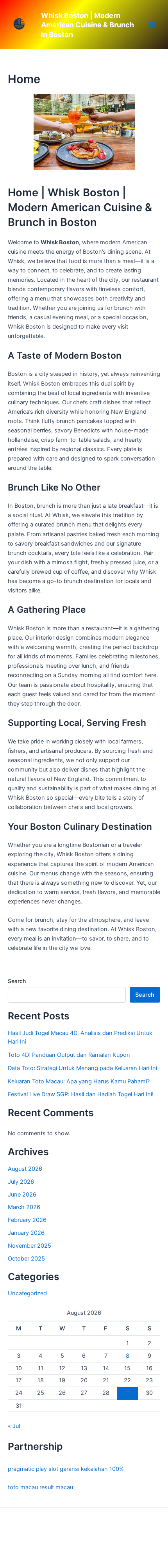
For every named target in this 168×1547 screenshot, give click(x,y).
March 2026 (24, 1207)
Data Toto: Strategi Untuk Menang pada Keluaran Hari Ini (82, 1068)
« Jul (14, 1426)
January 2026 (26, 1232)
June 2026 (22, 1194)
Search (17, 981)
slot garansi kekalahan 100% (86, 1468)
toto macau (23, 1487)
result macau (56, 1487)
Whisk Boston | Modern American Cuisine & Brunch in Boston (87, 25)
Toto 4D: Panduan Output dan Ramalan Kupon (69, 1054)
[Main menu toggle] (152, 24)
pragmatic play (27, 1468)
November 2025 (29, 1245)
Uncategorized (27, 1293)
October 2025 (26, 1258)
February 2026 (27, 1219)
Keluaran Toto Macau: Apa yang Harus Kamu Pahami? (79, 1081)
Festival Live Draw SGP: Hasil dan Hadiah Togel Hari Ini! (81, 1094)
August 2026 (25, 1168)
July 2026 (21, 1181)
